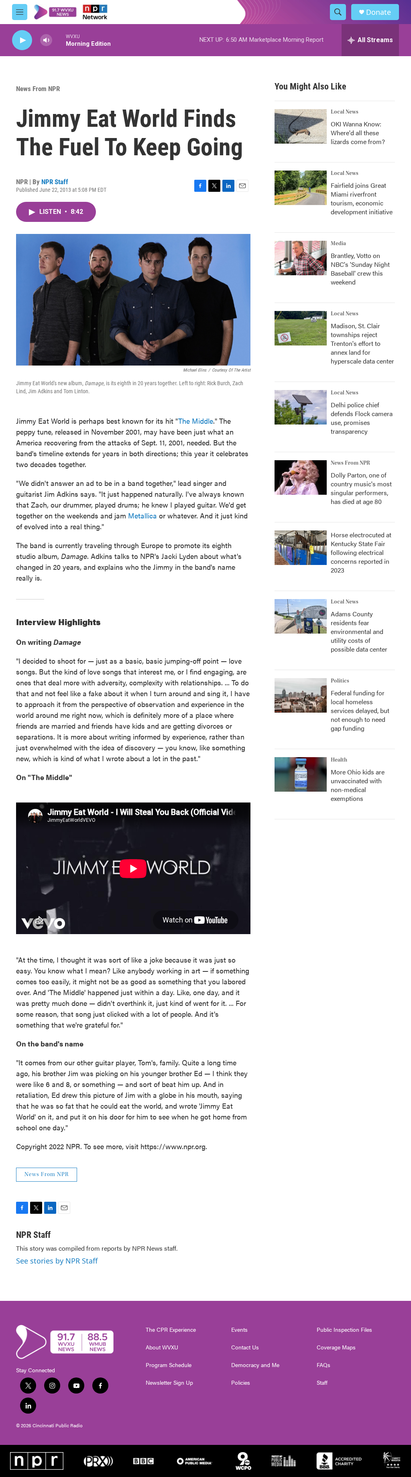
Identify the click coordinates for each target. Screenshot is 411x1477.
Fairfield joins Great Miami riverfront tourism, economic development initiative (362, 198)
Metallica (142, 515)
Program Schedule (168, 1365)
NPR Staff (54, 182)
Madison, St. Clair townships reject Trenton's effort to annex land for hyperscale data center (362, 343)
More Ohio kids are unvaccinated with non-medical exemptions (358, 785)
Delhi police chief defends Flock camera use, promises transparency (362, 418)
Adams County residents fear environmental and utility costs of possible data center (359, 631)
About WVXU (162, 1347)
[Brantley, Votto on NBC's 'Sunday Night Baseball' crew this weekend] (301, 258)
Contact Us (245, 1347)
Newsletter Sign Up (169, 1382)
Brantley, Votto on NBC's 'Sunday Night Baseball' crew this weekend (360, 268)
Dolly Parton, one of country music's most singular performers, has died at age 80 (361, 488)
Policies (240, 1382)
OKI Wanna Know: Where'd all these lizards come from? (358, 132)
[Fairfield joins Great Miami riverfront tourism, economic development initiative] (301, 188)
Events (239, 1330)
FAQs (323, 1365)
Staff (322, 1382)
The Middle (195, 421)
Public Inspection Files (344, 1330)
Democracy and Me (255, 1365)
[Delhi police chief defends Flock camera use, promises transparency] (301, 407)
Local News (344, 112)
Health (339, 760)
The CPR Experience (171, 1330)
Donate (378, 12)
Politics (340, 681)
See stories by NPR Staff (57, 1261)
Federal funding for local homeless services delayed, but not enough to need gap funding (360, 710)
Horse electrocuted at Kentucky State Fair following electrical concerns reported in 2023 (361, 552)
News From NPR (38, 89)
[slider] (59, 40)
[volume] (46, 40)
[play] (22, 40)
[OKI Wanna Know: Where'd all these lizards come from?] (301, 126)
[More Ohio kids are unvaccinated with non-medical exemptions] (301, 774)
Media (338, 243)
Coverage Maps (336, 1347)
